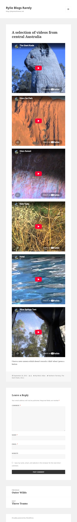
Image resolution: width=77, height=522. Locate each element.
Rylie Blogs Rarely (19, 8)
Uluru (22, 378)
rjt (31, 376)
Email (15, 444)
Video (43, 376)
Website (15, 453)
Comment (16, 405)
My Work (38, 376)
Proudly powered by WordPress (22, 518)
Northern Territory (55, 376)
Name (15, 435)
